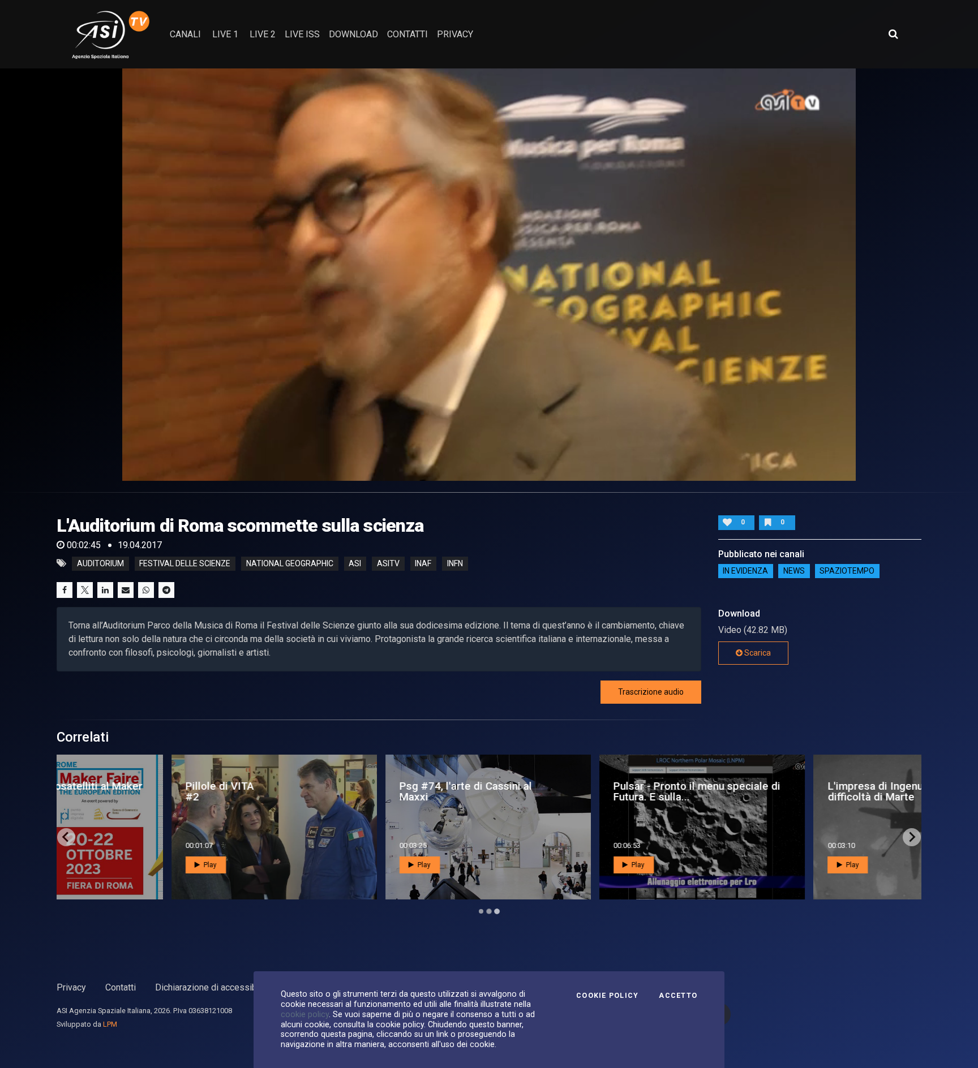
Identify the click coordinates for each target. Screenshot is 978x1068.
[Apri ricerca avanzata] (893, 34)
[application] (489, 274)
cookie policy (305, 1014)
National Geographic (289, 563)
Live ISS (302, 34)
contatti (407, 34)
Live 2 (263, 34)
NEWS (794, 571)
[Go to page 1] (481, 911)
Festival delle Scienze (184, 563)
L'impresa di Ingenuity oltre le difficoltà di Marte (794, 791)
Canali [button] (185, 34)
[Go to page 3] (497, 911)
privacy (455, 34)
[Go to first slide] (912, 837)
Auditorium (100, 563)
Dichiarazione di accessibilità (213, 987)
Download (353, 34)
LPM (110, 1024)
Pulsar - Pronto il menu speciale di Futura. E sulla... (591, 791)
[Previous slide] (66, 837)
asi (355, 563)
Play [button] (103, 865)
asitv (388, 563)
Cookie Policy (607, 995)
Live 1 (225, 34)
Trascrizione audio (651, 691)
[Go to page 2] (489, 911)
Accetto (678, 995)
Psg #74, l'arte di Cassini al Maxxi (359, 791)
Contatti (120, 987)
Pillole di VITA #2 (113, 791)
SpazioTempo (847, 571)
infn (455, 563)
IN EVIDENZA (745, 571)
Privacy (71, 987)
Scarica (757, 652)
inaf (423, 563)
